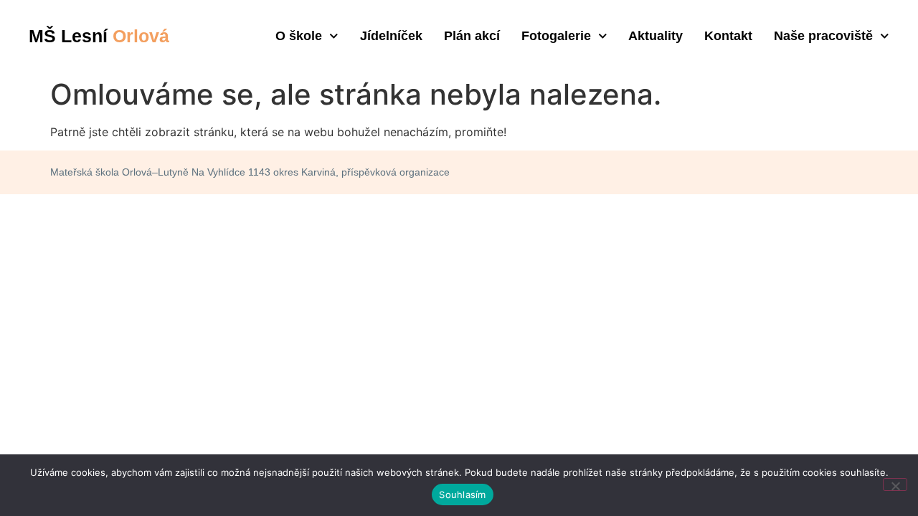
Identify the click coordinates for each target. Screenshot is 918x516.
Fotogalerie (556, 36)
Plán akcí (472, 36)
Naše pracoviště (823, 36)
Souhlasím (462, 494)
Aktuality (655, 36)
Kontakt (728, 36)
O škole (298, 36)
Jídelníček (391, 36)
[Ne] (895, 484)
